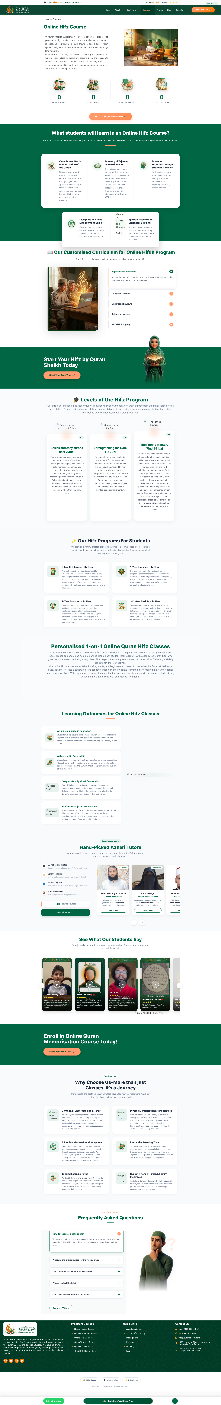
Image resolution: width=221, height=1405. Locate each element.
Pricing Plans (132, 1338)
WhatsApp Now (187, 1333)
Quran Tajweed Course (84, 1342)
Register (130, 1342)
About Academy (133, 1329)
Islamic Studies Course (85, 1351)
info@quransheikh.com (189, 1338)
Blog (169, 10)
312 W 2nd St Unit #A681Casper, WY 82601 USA (191, 1349)
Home (108, 10)
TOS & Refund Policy (135, 1333)
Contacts (179, 10)
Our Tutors (131, 10)
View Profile (113, 910)
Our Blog (130, 1346)
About (117, 10)
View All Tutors (65, 912)
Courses (146, 10)
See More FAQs (61, 1308)
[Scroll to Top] (175, 1401)
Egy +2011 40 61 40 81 (189, 1329)
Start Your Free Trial (61, 375)
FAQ (128, 1351)
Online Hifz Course (83, 1338)
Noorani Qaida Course (84, 1329)
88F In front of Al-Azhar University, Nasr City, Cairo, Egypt (195, 1343)
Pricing (160, 10)
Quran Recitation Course (85, 1333)
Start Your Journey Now (110, 116)
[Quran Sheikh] (18, 10)
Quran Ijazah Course (83, 1346)
